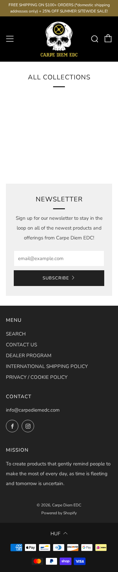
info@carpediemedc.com (33, 410)
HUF (55, 533)
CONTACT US (21, 344)
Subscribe (56, 278)
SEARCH (16, 334)
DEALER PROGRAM (28, 355)
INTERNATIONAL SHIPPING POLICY (47, 366)
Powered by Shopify (59, 513)
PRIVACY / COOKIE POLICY (37, 377)
